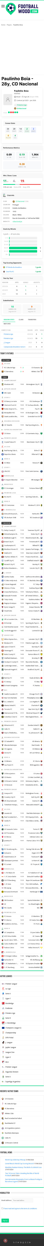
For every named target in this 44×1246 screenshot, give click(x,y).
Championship (10, 1033)
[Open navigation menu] (3, 6)
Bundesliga (9, 1003)
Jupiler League (10, 1047)
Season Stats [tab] (9, 319)
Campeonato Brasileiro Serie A (14, 347)
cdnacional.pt (17, 221)
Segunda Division (11, 1072)
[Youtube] (23, 1242)
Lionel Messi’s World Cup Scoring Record (19, 1163)
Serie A (8, 994)
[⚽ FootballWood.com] (22, 8)
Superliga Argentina (12, 1082)
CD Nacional (21, 108)
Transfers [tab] (32, 319)
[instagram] (28, 1242)
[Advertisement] (22, 51)
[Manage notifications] (5, 1241)
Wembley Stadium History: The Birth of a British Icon (23, 1167)
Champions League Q (13, 1028)
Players (9, 25)
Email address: (6, 1200)
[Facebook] (16, 1242)
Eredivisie (8, 1008)
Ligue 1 (8, 998)
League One (9, 1052)
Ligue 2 (8, 1057)
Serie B (8, 1018)
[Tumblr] (25, 1242)
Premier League (11, 984)
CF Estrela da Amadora (14, 267)
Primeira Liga (22, 105)
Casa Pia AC (10, 271)
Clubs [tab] (21, 319)
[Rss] (14, 1242)
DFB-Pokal (9, 1038)
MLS (7, 1062)
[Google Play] (30, 1242)
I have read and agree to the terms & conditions (20, 1208)
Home (3, 25)
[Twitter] (18, 1242)
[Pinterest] (21, 1242)
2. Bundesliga (10, 1023)
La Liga (8, 989)
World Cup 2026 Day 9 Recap (15, 1160)
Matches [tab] (7, 324)
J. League (7, 342)
